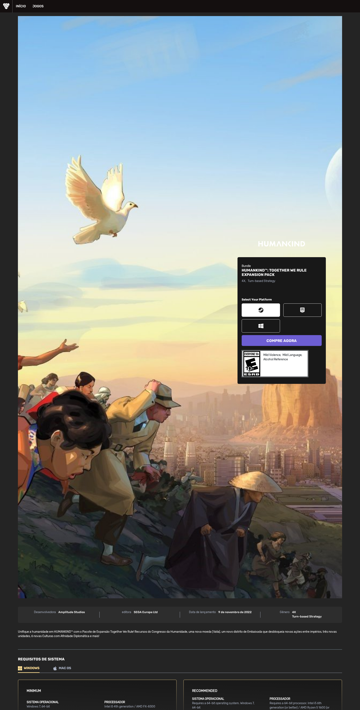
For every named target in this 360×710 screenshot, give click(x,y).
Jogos (38, 6)
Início (21, 6)
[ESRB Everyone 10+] (252, 363)
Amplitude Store (6, 6)
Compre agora (281, 340)
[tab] (29, 668)
